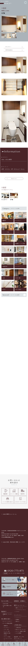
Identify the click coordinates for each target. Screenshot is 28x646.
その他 (5, 635)
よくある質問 (18, 633)
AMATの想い (6, 603)
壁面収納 (6, 625)
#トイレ (23, 169)
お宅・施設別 (8, 159)
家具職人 (17, 619)
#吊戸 (2, 169)
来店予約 (23, 494)
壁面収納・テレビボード (7, 614)
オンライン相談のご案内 (21, 631)
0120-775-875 (15, 570)
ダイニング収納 (7, 636)
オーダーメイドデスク (8, 639)
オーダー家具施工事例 (7, 623)
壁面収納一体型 (7, 633)
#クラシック (17, 169)
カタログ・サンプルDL (20, 501)
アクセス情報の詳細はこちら (7, 537)
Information (9, 50)
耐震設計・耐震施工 (20, 601)
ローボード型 (6, 631)
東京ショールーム (19, 605)
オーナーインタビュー (7, 621)
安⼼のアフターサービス (21, 629)
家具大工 (17, 621)
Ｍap (3, 532)
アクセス (17, 611)
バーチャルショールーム (21, 609)
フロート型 (6, 629)
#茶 (12, 169)
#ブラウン (7, 169)
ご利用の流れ (18, 627)
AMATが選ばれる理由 (7, 606)
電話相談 (5, 494)
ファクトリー (18, 617)
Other (2, 159)
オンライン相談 (14, 494)
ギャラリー (8, 47)
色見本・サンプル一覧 (20, 641)
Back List (14, 178)
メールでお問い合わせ (8, 501)
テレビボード (6, 627)
